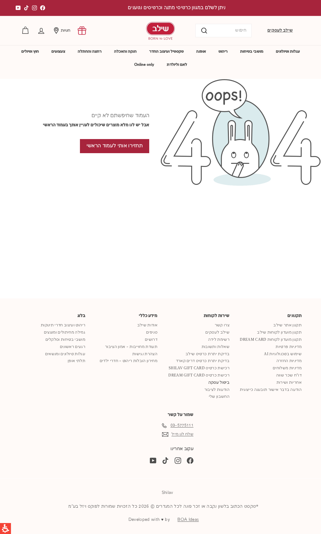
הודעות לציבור (216, 390)
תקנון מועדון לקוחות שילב (279, 332)
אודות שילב (147, 325)
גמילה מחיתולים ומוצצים (64, 332)
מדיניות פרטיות (289, 347)
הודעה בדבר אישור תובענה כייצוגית (271, 390)
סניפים (151, 332)
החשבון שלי (219, 397)
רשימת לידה (218, 340)
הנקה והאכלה (125, 51)
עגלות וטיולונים (288, 51)
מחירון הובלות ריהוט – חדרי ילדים (128, 361)
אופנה (201, 51)
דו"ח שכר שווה (289, 375)
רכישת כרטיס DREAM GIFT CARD (198, 375)
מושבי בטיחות (251, 51)
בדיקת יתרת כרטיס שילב (207, 354)
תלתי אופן (76, 361)
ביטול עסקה (218, 383)
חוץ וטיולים (30, 51)
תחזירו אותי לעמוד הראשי (115, 145)
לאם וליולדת (177, 65)
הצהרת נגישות (144, 354)
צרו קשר (222, 325)
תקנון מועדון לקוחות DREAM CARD (271, 340)
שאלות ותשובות (215, 347)
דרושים (151, 340)
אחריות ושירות (289, 383)
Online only (144, 65)
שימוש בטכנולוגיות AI (283, 354)
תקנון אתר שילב (287, 325)
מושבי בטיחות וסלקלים (65, 340)
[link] (82, 30)
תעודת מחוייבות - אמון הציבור (131, 347)
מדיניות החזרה (289, 361)
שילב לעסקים (280, 30)
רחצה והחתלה (90, 51)
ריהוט (223, 51)
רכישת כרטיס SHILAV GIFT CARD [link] (199, 368)
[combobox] (223, 30)
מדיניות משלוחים (287, 368)
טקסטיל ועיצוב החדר (166, 51)
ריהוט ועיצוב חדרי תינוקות (63, 325)
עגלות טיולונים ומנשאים (65, 354)
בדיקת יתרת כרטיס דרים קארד (202, 361)
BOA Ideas (188, 519)
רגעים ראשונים (72, 347)
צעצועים (58, 51)
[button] (41, 30)
